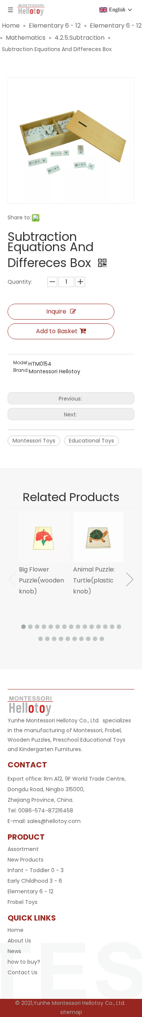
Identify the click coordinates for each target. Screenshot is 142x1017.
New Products (26, 859)
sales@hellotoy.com (54, 821)
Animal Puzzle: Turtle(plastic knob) (94, 580)
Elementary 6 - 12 (30, 891)
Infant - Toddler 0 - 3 (36, 870)
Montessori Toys (33, 440)
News (14, 951)
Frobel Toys (22, 902)
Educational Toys (91, 440)
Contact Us (22, 972)
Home (15, 930)
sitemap (71, 1012)
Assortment (23, 849)
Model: (20, 363)
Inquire (56, 311)
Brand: (21, 370)
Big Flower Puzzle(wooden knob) (41, 580)
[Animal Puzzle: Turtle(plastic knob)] (98, 537)
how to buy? (24, 962)
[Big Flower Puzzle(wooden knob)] (44, 537)
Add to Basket (57, 331)
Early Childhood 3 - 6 (35, 881)
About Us (19, 940)
